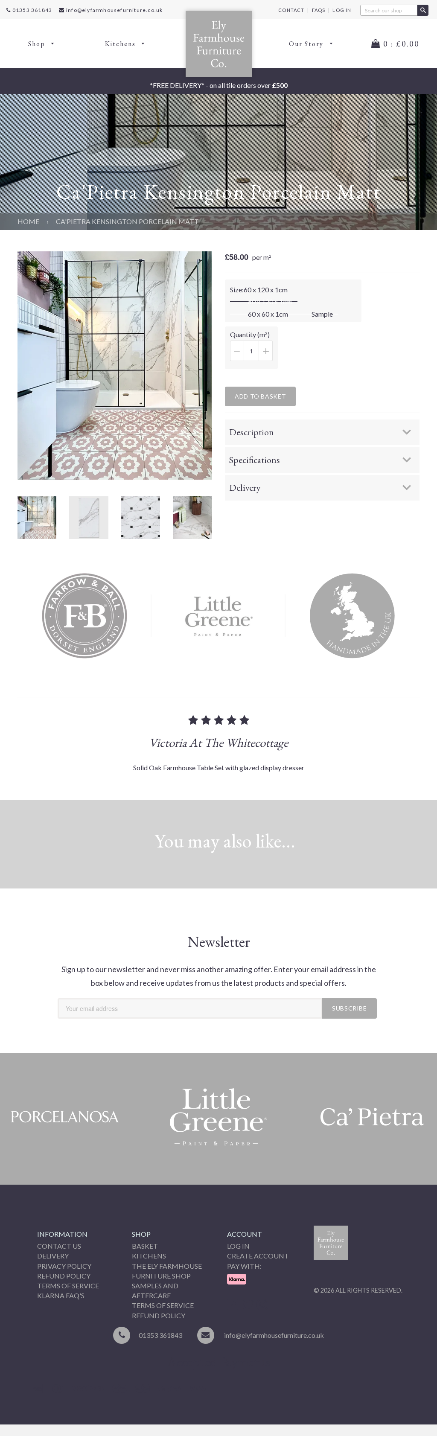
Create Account (258, 1256)
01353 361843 (31, 10)
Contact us (59, 1246)
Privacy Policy (64, 1266)
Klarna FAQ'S (60, 1295)
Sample (322, 314)
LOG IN (341, 10)
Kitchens (121, 43)
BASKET (145, 1246)
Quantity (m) (254, 349)
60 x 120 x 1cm (270, 301)
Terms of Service (68, 1286)
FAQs (319, 10)
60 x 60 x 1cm (268, 314)
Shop (37, 43)
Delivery (53, 1256)
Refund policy (158, 1315)
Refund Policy (63, 1276)
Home (28, 221)
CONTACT (291, 10)
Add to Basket (260, 396)
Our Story (307, 43)
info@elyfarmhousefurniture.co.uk (114, 10)
